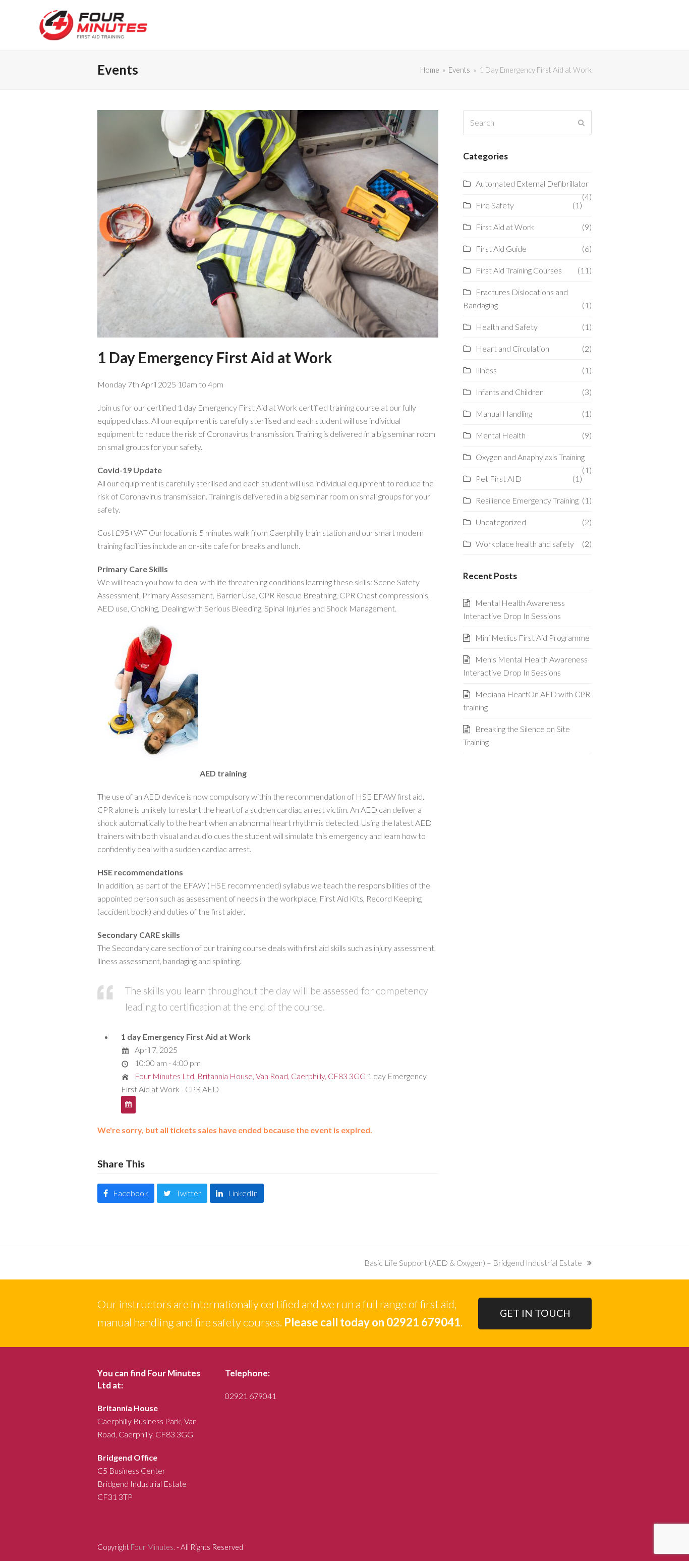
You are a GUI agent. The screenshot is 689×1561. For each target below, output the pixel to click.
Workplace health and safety (525, 543)
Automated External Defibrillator (532, 183)
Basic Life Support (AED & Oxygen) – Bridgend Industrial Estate (473, 1263)
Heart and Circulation (512, 348)
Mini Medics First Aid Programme (532, 637)
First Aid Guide (501, 248)
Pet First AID (499, 478)
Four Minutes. (153, 1546)
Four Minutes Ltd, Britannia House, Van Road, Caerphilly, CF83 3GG (250, 1076)
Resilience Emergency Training (527, 500)
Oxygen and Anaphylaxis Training (530, 457)
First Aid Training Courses (519, 270)
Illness (486, 370)
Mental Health (501, 435)
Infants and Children (510, 392)
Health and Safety (507, 326)
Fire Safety (495, 205)
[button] (125, 1193)
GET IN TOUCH (535, 1313)
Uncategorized (501, 522)
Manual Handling (504, 413)
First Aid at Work (505, 227)
